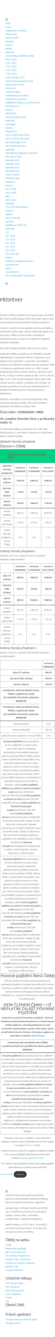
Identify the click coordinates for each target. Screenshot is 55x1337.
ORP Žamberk (12, 1286)
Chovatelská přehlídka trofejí (20, 55)
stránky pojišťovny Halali (31, 1158)
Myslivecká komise (15, 84)
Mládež (9, 214)
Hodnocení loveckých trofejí (19, 81)
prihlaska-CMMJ (6, 1174)
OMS (8, 23)
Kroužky (9, 221)
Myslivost (10, 52)
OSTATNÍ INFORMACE (17, 207)
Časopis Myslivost (14, 1270)
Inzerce (9, 45)
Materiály (10, 120)
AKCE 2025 (11, 192)
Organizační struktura (16, 30)
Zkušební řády (12, 178)
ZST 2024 (10, 243)
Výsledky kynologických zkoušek (21, 152)
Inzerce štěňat (13, 174)
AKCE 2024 (11, 199)
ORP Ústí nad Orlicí (15, 1290)
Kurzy (8, 268)
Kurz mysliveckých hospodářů (20, 275)
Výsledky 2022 (12, 171)
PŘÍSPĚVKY (11, 113)
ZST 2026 (10, 235)
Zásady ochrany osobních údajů (21, 1319)
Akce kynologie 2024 (16, 142)
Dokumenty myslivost (16, 99)
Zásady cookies (13, 1323)
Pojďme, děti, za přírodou (18, 1259)
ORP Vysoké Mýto (14, 1283)
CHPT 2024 (11, 66)
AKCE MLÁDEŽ (13, 217)
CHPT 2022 (11, 73)
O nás (8, 27)
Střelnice (10, 210)
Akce (8, 196)
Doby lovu (11, 88)
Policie (9, 1297)
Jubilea (9, 48)
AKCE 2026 (11, 189)
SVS (7, 1301)
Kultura (9, 257)
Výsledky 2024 (12, 163)
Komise (9, 127)
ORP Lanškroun (13, 1294)
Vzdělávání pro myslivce (17, 95)
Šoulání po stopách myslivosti (20, 1262)
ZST (7, 232)
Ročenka (10, 41)
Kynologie (10, 124)
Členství (9, 109)
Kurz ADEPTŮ (12, 271)
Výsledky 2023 (12, 167)
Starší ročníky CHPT (15, 77)
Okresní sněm (12, 37)
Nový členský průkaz (16, 117)
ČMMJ (8, 1244)
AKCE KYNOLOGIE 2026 (17, 134)
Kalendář (10, 149)
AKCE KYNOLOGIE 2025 (17, 138)
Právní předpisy (13, 91)
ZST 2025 (10, 239)
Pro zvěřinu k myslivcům (18, 1255)
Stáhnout (20, 1174)
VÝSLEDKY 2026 (13, 156)
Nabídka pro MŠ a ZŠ (16, 225)
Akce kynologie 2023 (16, 145)
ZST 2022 (10, 250)
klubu (42, 1035)
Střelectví (10, 181)
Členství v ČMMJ (32, 1145)
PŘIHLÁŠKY (11, 131)
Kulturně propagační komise (19, 261)
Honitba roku (12, 1266)
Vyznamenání (12, 264)
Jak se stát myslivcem (16, 1252)
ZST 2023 (10, 246)
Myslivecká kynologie (16, 1248)
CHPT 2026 (11, 59)
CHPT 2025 (11, 63)
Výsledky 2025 (12, 160)
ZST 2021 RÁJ (12, 253)
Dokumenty (11, 34)
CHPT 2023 (11, 70)
